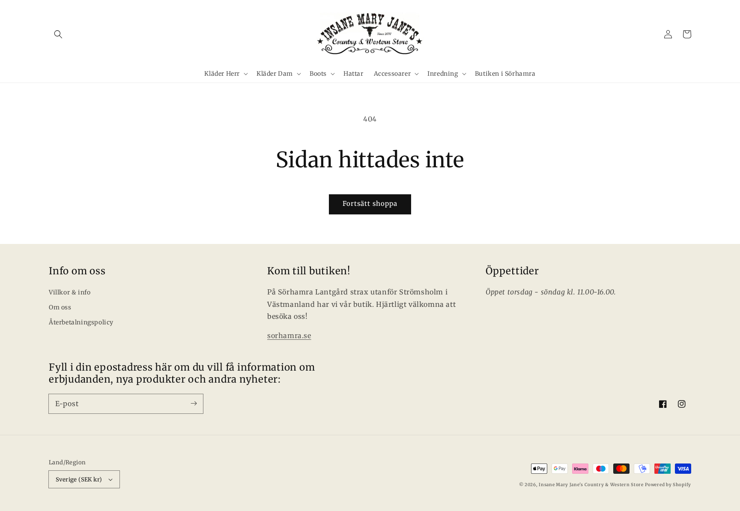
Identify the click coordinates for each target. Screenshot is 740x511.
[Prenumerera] (193, 403)
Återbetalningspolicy (81, 322)
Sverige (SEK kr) (79, 479)
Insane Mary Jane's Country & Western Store (591, 484)
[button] (58, 34)
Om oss (60, 307)
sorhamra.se (289, 335)
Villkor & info (69, 292)
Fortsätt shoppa (370, 203)
